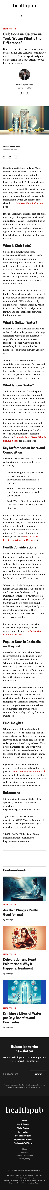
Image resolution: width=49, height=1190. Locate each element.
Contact (24, 1152)
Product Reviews (23, 1136)
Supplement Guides (23, 1140)
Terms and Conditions (24, 1156)
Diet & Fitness (23, 1125)
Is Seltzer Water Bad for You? (30, 203)
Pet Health (23, 1132)
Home (24, 1121)
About (24, 1149)
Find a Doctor (23, 1128)
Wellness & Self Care (23, 1144)
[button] (28, 16)
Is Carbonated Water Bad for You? (28, 771)
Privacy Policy (24, 1159)
